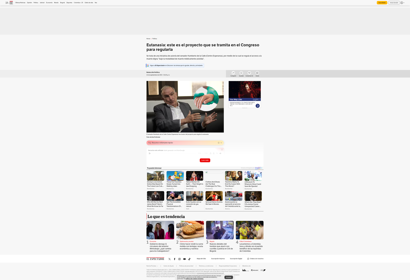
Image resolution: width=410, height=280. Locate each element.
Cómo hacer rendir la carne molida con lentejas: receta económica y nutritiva (191, 246)
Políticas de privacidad (186, 266)
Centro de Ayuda (169, 266)
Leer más (205, 160)
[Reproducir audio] (150, 153)
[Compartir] (233, 73)
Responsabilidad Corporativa (228, 266)
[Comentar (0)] (249, 73)
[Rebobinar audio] (210, 153)
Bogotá (212, 241)
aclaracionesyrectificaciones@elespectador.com (210, 273)
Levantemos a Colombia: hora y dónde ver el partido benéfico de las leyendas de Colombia (251, 247)
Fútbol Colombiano (246, 241)
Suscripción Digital (236, 259)
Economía (153, 241)
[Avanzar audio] (214, 153)
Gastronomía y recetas (186, 241)
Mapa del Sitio (201, 259)
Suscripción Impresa (218, 259)
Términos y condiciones (206, 266)
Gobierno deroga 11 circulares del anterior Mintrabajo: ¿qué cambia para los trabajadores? (160, 247)
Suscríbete (382, 3)
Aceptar (228, 277)
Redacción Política (153, 72)
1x (217, 153)
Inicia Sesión (394, 3)
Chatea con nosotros (257, 259)
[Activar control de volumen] (220, 153)
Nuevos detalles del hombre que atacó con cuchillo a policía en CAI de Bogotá (221, 247)
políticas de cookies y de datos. (195, 278)
